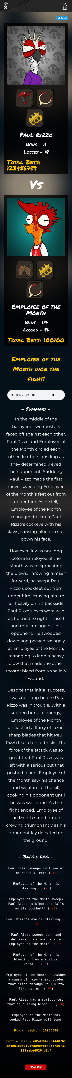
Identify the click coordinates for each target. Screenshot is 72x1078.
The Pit (36, 1067)
